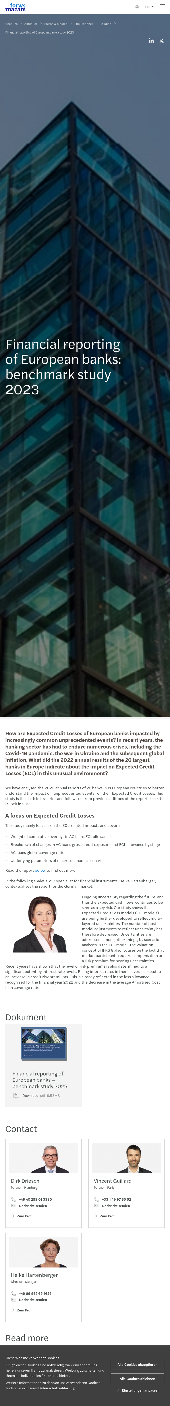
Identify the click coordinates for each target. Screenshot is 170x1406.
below (40, 870)
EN (147, 6)
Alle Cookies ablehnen (137, 1378)
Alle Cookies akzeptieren (137, 1364)
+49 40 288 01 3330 (35, 1199)
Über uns (11, 23)
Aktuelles (30, 23)
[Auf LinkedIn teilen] (151, 41)
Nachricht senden (32, 1205)
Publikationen (84, 23)
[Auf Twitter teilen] (161, 41)
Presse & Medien (56, 23)
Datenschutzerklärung (56, 1387)
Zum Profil (25, 1215)
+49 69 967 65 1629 (35, 1293)
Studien (105, 23)
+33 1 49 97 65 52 (116, 1199)
